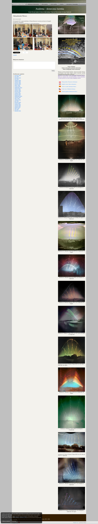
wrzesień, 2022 (18, 97)
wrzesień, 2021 (18, 105)
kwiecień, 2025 (18, 77)
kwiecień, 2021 (18, 110)
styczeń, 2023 (17, 92)
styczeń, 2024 (17, 86)
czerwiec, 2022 (18, 99)
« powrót (15, 55)
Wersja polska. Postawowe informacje (69, 81)
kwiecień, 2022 (18, 102)
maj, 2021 (17, 109)
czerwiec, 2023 (18, 90)
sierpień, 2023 (17, 88)
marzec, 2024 (17, 85)
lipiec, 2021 (17, 108)
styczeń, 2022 (17, 103)
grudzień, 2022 (18, 93)
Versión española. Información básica (69, 91)
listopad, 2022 (18, 95)
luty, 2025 (17, 79)
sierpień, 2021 (17, 107)
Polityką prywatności (6, 521)
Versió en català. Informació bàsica (69, 86)
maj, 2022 (17, 101)
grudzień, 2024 (18, 80)
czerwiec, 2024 (18, 82)
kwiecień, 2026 (18, 75)
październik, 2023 (18, 87)
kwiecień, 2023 (18, 91)
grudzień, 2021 (18, 104)
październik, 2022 (18, 96)
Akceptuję (13, 521)
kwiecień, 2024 (18, 84)
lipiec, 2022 (17, 98)
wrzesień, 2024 (18, 81)
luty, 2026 (17, 76)
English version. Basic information (69, 84)
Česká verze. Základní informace (68, 89)
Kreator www (75, 522)
